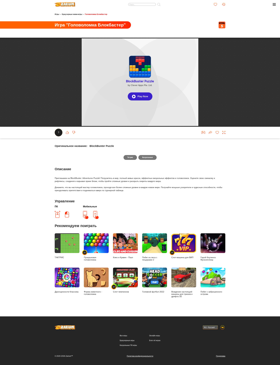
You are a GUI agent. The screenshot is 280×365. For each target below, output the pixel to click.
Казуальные (147, 157)
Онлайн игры (154, 336)
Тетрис (130, 157)
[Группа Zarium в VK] (222, 327)
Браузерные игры (127, 340)
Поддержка (220, 356)
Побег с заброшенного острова (211, 293)
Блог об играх (154, 340)
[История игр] (223, 4)
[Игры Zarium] (65, 3)
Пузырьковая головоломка (90, 256)
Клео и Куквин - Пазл (123, 257)
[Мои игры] (215, 4)
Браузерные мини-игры (72, 14)
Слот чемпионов (121, 289)
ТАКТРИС (59, 257)
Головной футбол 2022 (153, 292)
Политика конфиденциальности (140, 356)
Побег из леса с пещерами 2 (149, 258)
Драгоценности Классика (66, 292)
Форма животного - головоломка (93, 293)
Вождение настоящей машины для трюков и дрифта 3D (181, 294)
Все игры (123, 336)
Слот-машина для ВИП (182, 255)
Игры (57, 14)
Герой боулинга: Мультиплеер (208, 258)
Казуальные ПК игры (128, 345)
